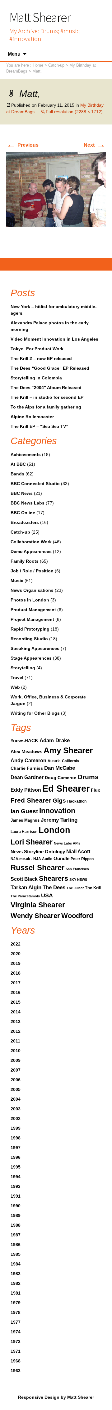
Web (15, 687)
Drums (88, 776)
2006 (16, 1079)
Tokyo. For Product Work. (38, 348)
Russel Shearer (37, 867)
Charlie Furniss (27, 768)
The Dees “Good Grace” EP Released (50, 368)
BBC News (22, 493)
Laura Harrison (24, 832)
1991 (16, 1196)
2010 (16, 1050)
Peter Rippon (82, 859)
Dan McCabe (59, 768)
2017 (16, 982)
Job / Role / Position (32, 570)
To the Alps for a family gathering (46, 406)
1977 (16, 1322)
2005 (16, 1089)
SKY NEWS (78, 879)
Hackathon (76, 801)
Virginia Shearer (38, 905)
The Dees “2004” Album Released (46, 387)
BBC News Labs (27, 502)
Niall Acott (78, 851)
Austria (54, 761)
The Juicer (75, 888)
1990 (16, 1205)
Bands (17, 473)
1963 (16, 1370)
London (54, 830)
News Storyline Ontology (38, 851)
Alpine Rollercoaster (32, 416)
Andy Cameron (28, 760)
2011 (15, 1040)
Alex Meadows (26, 751)
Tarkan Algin (26, 887)
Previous (22, 145)
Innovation (57, 811)
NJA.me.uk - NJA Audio (31, 859)
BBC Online (23, 512)
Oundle (61, 858)
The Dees (54, 887)
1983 (16, 1273)
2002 (16, 1118)
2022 (16, 943)
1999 (16, 1128)
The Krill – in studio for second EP (47, 397)
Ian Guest (24, 811)
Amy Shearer (68, 750)
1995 (16, 1166)
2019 (16, 963)
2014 (16, 1011)
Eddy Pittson (26, 790)
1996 (16, 1157)
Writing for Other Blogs (35, 713)
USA (47, 895)
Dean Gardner (27, 777)
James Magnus (25, 820)
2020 (16, 953)
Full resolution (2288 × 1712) (74, 111)
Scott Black (24, 879)
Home (38, 65)
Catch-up (20, 532)
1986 (16, 1244)
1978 (16, 1312)
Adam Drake (55, 740)
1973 (16, 1341)
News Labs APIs (67, 843)
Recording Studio (29, 638)
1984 (16, 1263)
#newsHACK (24, 740)
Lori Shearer (32, 842)
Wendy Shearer (35, 916)
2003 (16, 1108)
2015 (16, 1002)
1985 (16, 1254)
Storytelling (23, 667)
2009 (16, 1060)
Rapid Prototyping (30, 628)
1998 (16, 1137)
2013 (16, 1021)
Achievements (26, 454)
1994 (16, 1176)
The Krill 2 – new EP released (41, 358)
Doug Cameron (61, 777)
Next (95, 145)
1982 (16, 1283)
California (70, 761)
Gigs (59, 800)
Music (17, 580)
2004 (16, 1099)
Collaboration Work (31, 541)
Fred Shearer (31, 800)
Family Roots (25, 561)
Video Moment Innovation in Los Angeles (54, 339)
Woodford (77, 916)
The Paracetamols (25, 896)
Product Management (33, 609)
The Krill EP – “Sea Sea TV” (39, 426)
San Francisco (77, 869)
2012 (16, 1031)
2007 (16, 1070)
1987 (16, 1234)
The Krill (93, 887)
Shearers (53, 878)
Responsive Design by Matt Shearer (56, 1397)
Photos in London (30, 599)
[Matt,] (56, 189)
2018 (16, 973)
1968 (16, 1360)
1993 (16, 1186)
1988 (16, 1225)
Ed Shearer (66, 788)
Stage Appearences (31, 658)
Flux (95, 790)
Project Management (32, 619)
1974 (16, 1331)
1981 (16, 1293)
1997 (16, 1147)
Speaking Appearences (35, 648)
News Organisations (32, 590)
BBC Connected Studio (35, 483)
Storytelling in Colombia (36, 377)
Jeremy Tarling (59, 820)
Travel (17, 677)
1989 (16, 1215)
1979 (16, 1302)
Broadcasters (25, 522)
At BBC (18, 464)
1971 (16, 1351)
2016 (16, 992)
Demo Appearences (31, 551)
